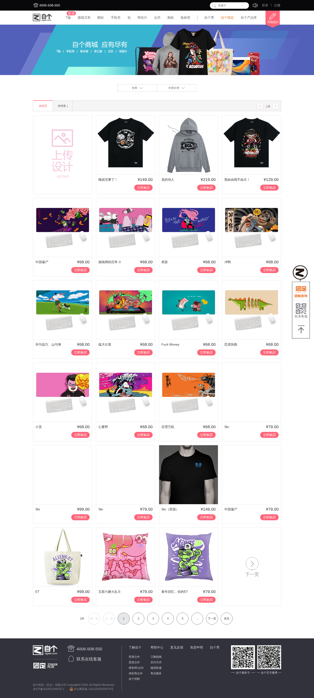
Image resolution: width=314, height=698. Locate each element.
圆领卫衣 (84, 17)
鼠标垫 (185, 17)
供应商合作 (136, 673)
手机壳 (115, 17)
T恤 (68, 17)
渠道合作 (134, 662)
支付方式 (156, 662)
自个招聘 (134, 679)
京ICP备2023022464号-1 (48, 689)
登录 (265, 5)
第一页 (94, 618)
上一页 (109, 618)
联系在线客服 (89, 659)
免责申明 (196, 647)
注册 (277, 5)
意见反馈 (176, 647)
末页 (226, 618)
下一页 (212, 618)
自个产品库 (249, 17)
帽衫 (100, 17)
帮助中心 (157, 647)
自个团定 (227, 17)
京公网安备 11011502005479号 (93, 689)
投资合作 (134, 656)
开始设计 (270, 19)
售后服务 (156, 673)
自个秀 (209, 17)
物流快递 (156, 667)
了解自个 (135, 647)
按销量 (62, 106)
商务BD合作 (136, 667)
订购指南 (156, 656)
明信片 (142, 17)
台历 (157, 17)
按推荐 (43, 106)
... (197, 618)
